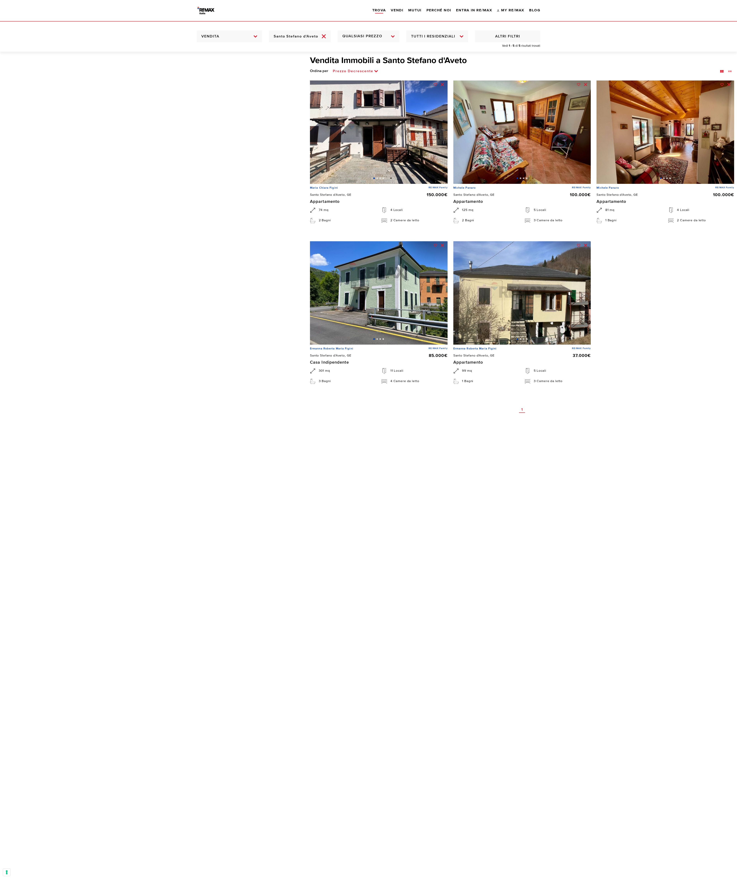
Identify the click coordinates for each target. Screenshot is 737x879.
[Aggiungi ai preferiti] (435, 84)
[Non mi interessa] (442, 84)
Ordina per (319, 71)
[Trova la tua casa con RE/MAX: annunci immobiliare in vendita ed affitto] (210, 10)
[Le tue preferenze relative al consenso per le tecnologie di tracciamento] (6, 872)
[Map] (152, 465)
